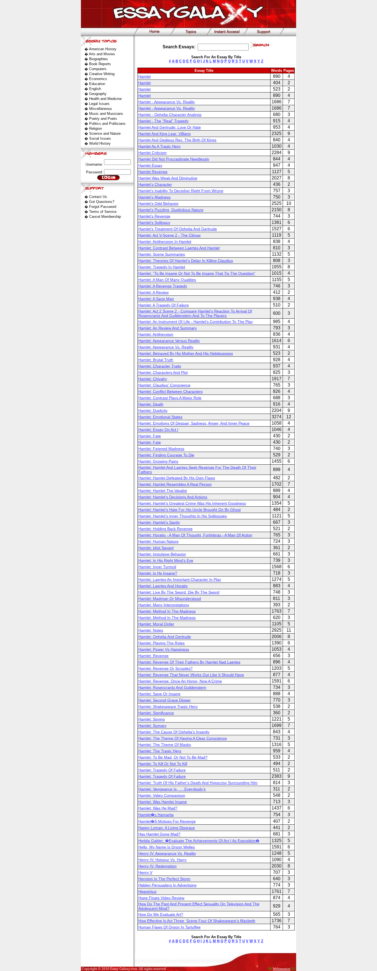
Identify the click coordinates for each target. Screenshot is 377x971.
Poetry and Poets (103, 119)
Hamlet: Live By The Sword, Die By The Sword (178, 592)
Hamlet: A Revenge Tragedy (162, 286)
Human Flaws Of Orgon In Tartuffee (169, 927)
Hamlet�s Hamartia (156, 815)
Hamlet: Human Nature (158, 541)
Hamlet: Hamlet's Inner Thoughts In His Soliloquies (182, 516)
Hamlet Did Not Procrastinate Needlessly (173, 159)
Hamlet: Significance (156, 713)
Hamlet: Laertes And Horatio (163, 586)
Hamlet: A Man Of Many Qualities (167, 279)
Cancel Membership (105, 217)
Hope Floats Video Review (161, 898)
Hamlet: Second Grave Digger (164, 700)
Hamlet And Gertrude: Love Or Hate (169, 127)
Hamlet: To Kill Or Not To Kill (162, 763)
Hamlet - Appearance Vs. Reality (166, 102)
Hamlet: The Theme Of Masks (164, 744)
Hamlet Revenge (153, 172)
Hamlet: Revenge (153, 655)
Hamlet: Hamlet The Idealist (162, 490)
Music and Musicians (106, 114)
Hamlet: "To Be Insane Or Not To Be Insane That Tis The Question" (196, 273)
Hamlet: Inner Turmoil (157, 567)
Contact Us (98, 197)
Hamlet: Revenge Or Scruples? (165, 668)
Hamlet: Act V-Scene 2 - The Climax (169, 235)
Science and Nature (105, 133)
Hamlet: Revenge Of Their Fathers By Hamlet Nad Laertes (189, 662)
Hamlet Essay (150, 165)
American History (102, 49)
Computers (98, 69)
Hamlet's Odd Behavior (158, 203)
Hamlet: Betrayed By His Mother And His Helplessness (185, 353)
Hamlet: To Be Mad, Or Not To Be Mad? (173, 757)
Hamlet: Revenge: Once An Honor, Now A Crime (180, 681)
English (95, 89)
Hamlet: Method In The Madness (167, 611)
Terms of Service (102, 212)
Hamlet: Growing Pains (158, 461)
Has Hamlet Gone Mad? (159, 834)
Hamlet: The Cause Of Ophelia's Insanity (173, 732)
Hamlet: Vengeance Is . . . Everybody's (172, 789)
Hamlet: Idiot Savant (156, 548)
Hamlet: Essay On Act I (158, 429)
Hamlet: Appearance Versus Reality (169, 340)
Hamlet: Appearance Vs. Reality (165, 347)
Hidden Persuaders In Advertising (167, 885)
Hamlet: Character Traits (159, 366)
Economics (98, 79)
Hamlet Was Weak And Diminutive (167, 178)
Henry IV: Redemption (157, 866)
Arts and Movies (102, 54)
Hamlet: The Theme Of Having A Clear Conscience (182, 738)
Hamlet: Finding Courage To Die (166, 455)
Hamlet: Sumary (152, 725)
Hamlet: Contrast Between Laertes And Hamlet (179, 248)
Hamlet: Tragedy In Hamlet (161, 267)
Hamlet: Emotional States (160, 417)
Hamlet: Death (150, 404)
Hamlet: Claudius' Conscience (164, 385)
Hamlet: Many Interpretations (163, 605)
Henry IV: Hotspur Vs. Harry (162, 860)
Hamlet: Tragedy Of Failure (162, 770)
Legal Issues (99, 104)
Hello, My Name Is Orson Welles (166, 847)
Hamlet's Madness (154, 197)
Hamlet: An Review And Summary (167, 328)
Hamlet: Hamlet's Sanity (159, 522)
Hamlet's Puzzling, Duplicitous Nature (170, 210)
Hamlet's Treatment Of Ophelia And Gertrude (177, 229)
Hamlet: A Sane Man (156, 299)
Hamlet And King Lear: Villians (164, 133)
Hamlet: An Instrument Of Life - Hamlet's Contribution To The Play (195, 321)
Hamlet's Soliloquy (154, 222)
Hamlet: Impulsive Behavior (162, 554)
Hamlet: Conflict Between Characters (170, 391)
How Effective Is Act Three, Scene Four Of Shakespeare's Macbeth (196, 921)
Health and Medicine (105, 99)
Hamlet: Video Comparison (161, 795)
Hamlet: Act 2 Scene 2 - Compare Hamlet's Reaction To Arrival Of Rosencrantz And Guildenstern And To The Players (195, 313)
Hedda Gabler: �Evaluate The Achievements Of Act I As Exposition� (198, 840)
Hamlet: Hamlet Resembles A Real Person (175, 484)
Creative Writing (102, 74)
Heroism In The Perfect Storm (164, 879)
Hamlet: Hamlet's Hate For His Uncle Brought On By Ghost (189, 509)
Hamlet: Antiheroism (155, 334)
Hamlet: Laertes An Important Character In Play (179, 579)
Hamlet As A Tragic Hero (159, 146)
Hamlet (144, 76)
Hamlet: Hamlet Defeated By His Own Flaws (176, 478)
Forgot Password (102, 207)
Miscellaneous (100, 109)
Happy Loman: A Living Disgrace (166, 828)
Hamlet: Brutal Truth (155, 360)
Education (97, 84)
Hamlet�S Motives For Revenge (167, 821)
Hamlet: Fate (149, 436)
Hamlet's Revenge (154, 216)
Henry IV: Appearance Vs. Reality (167, 853)
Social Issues (100, 138)
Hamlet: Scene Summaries (161, 254)
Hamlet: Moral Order (156, 624)
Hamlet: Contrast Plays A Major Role (169, 398)
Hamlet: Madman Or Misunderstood (169, 598)
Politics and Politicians (107, 123)
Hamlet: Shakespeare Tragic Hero (168, 706)
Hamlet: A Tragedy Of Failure (163, 305)
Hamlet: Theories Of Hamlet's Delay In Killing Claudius (185, 260)
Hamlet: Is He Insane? (157, 573)
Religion (95, 128)
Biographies (98, 59)
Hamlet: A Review (153, 292)
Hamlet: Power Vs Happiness (163, 649)
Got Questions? (101, 202)
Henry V (145, 872)
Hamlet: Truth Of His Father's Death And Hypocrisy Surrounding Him (197, 782)
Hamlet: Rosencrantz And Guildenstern (172, 687)
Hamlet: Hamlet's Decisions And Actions (172, 497)
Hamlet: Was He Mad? (157, 808)
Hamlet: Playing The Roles (161, 643)
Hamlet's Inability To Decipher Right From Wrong (180, 191)
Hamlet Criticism (152, 152)
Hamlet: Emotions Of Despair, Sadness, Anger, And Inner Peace (193, 423)
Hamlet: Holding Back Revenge (165, 528)
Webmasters (281, 969)
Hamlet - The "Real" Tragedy (163, 121)
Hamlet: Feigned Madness (161, 448)
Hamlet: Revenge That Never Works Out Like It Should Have (191, 675)
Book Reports (100, 64)
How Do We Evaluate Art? (160, 914)
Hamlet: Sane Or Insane (159, 694)
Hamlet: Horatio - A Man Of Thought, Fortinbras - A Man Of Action (195, 535)
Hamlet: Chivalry (152, 379)
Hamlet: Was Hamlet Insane (162, 802)
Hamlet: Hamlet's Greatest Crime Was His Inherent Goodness (192, 503)
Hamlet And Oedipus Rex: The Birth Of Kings (177, 140)
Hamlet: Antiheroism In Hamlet (164, 241)
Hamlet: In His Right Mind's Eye (165, 560)
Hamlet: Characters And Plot (163, 372)
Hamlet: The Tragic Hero (159, 751)
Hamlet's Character (155, 184)
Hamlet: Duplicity (153, 410)
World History (100, 143)
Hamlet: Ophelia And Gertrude (164, 636)
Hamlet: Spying (151, 719)
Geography (98, 94)
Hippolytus (147, 891)
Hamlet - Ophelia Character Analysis (169, 114)
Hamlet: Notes (150, 630)
